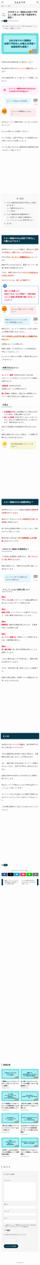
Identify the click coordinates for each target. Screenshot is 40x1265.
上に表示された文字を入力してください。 (16, 1234)
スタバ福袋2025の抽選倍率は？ (18, 214)
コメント (7, 1180)
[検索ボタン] (37, 2)
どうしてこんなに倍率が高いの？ (22, 220)
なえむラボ (20, 2)
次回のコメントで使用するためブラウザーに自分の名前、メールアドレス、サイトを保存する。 (21, 1225)
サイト (6, 1218)
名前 (6, 1204)
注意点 (12, 211)
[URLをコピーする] (35, 874)
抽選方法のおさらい (17, 208)
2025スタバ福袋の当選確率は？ (21, 217)
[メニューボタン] (2, 2)
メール (6, 1211)
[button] (4, 874)
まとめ (9, 223)
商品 (5, 20)
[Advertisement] (20, 175)
